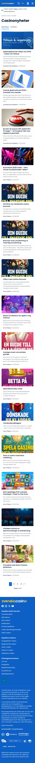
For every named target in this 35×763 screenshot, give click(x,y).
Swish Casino (6, 633)
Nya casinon (5, 620)
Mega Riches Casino (8, 644)
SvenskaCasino (7, 614)
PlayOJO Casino (7, 650)
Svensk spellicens (7, 626)
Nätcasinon (5, 617)
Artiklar (13, 27)
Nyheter (5, 27)
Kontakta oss (6, 671)
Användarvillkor (6, 729)
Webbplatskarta (7, 674)
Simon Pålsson (7, 180)
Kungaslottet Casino (8, 641)
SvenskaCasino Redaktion (10, 66)
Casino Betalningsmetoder (11, 630)
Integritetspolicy (17, 729)
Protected (11, 746)
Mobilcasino (5, 623)
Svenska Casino (6, 16)
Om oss (4, 661)
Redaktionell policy (8, 668)
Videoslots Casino (7, 653)
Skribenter (5, 664)
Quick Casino (6, 647)
